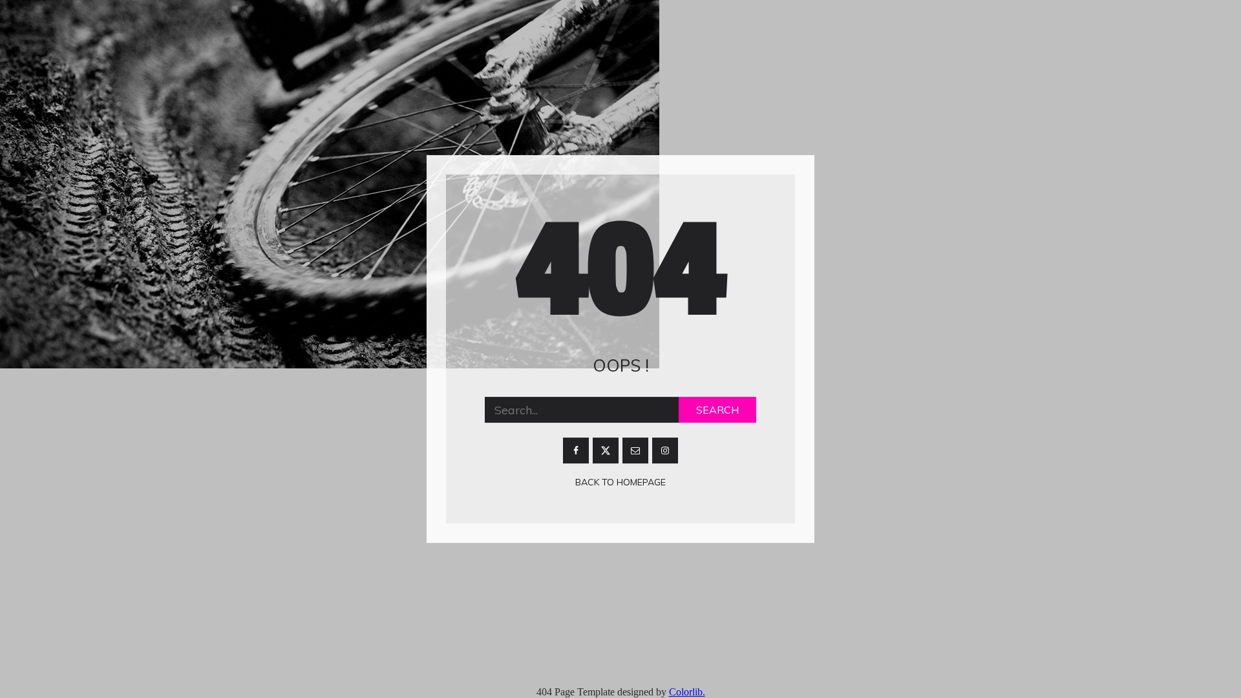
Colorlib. (687, 691)
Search (717, 410)
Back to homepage (620, 483)
